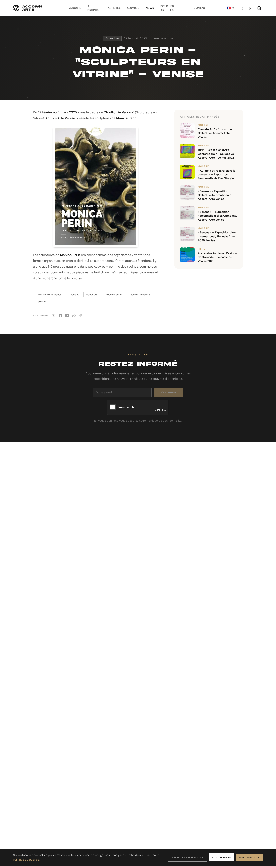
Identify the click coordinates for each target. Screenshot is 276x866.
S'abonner (168, 392)
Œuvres (133, 8)
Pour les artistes (167, 8)
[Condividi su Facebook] (60, 315)
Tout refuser (221, 857)
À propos (93, 8)
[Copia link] (80, 315)
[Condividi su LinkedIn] (67, 315)
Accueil (75, 8)
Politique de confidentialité (164, 420)
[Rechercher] (241, 8)
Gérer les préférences (188, 857)
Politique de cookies (26, 859)
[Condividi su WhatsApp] (74, 315)
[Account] (250, 8)
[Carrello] (259, 8)
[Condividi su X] (54, 315)
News (150, 8)
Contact (200, 8)
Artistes (114, 8)
